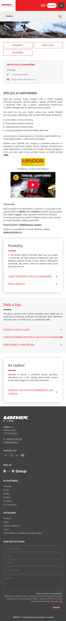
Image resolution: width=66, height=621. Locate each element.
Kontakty (7, 500)
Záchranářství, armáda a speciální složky (22, 533)
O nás (6, 489)
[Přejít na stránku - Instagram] (11, 455)
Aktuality (7, 486)
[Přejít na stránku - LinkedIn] (17, 455)
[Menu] (43, 5)
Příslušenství (16, 283)
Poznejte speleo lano (16, 329)
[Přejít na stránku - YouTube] (22, 455)
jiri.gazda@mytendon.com (24, 79)
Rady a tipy (48, 45)
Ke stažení (17, 52)
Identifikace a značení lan (18, 344)
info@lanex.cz (12, 442)
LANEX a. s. (8, 5)
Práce (6, 529)
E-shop (51, 5)
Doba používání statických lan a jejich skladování (32, 337)
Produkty (18, 45)
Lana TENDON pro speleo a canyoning (29, 276)
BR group (15, 471)
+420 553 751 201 (14, 438)
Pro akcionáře (10, 504)
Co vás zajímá (12, 570)
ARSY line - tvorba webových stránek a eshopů (33, 617)
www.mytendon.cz (12, 232)
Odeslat (56, 607)
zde (60, 601)
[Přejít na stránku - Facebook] (5, 455)
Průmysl (7, 518)
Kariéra (6, 497)
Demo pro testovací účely (15, 419)
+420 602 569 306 (19, 74)
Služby (6, 493)
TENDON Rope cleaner (30, 224)
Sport (6, 521)
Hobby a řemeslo (11, 525)
